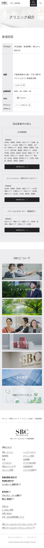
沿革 (3, 459)
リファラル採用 (28, 470)
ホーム (4, 419)
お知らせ (5, 506)
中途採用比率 (28, 466)
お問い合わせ (7, 513)
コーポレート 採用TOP (10, 484)
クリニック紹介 (27, 419)
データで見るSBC (29, 463)
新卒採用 (5, 492)
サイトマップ (31, 537)
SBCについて (14, 419)
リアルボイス (7, 463)
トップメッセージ (29, 452)
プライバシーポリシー (15, 537)
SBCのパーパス (7, 466)
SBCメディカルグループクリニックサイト (17, 528)
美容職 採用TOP (8, 481)
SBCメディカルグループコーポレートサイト (18, 524)
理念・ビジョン (7, 452)
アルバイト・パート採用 (11, 495)
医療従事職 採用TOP (9, 477)
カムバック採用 (7, 470)
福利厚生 (5, 456)
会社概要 (26, 459)
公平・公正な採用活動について (13, 517)
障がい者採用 (7, 499)
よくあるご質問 (7, 510)
